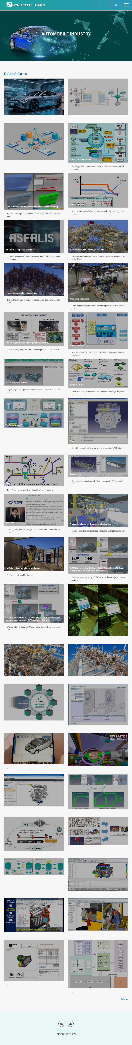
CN (115, 5)
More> (124, 999)
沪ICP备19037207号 (66, 1034)
